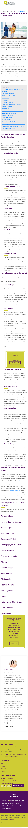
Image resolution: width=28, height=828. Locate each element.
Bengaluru (4, 803)
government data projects (14, 490)
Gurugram (21, 800)
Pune (21, 803)
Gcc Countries (5, 800)
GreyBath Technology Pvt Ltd (19, 822)
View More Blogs (8, 726)
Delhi (16, 800)
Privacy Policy (11, 819)
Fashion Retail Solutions (8, 783)
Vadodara (16, 805)
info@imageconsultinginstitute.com (11, 756)
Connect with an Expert (7, 778)
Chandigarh (10, 803)
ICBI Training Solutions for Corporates (11, 781)
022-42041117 (13, 754)
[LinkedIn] (5, 723)
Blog (2, 763)
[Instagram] (7, 723)
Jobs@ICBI (3, 768)
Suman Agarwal (21, 11)
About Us (3, 766)
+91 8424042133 (22, 754)
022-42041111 (6, 754)
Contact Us (3, 771)
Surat (21, 805)
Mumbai (12, 800)
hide (8, 87)
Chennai (17, 803)
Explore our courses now (15, 361)
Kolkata (4, 805)
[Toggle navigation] (26, 3)
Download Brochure (18, 785)
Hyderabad (8, 808)
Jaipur (3, 808)
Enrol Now (14, 643)
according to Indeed (20, 480)
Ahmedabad (10, 805)
